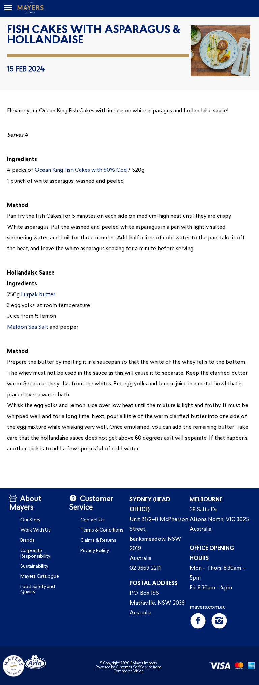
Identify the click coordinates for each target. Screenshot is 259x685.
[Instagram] (219, 621)
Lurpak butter (38, 295)
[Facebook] (197, 621)
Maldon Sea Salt (27, 327)
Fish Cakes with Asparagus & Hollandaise (93, 35)
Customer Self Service (134, 667)
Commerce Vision (128, 672)
